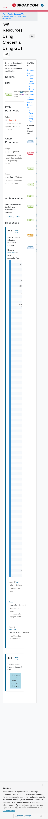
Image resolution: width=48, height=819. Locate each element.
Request (30, 76)
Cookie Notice (9, 810)
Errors (31, 121)
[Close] (42, 785)
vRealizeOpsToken (12, 217)
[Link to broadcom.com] (25, 5)
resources (11, 253)
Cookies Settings (23, 816)
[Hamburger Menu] (5, 3)
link (17, 582)
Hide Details (16, 231)
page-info (12, 602)
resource (12, 629)
